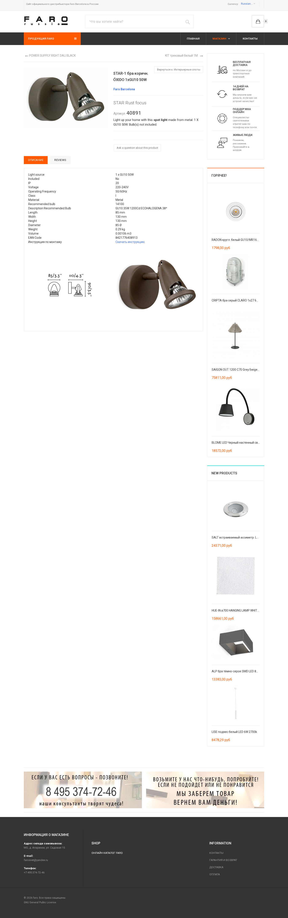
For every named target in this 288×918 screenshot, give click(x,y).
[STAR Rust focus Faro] (66, 97)
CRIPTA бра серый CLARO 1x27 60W (236, 300)
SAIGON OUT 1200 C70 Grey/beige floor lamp (242, 369)
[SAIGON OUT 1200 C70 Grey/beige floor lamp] (236, 334)
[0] (258, 21)
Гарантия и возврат (223, 860)
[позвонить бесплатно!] (83, 790)
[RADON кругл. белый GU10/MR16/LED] (236, 211)
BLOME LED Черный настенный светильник (241, 442)
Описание (35, 160)
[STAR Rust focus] (69, 285)
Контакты (216, 852)
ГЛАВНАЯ (193, 38)
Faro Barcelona (124, 89)
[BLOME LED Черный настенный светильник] (236, 407)
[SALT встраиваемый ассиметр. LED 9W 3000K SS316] (236, 508)
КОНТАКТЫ (250, 38)
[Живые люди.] (222, 142)
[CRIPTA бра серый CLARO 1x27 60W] (236, 271)
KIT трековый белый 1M (181, 55)
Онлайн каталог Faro (107, 852)
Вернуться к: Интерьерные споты (178, 69)
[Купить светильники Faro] (46, 21)
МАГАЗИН (220, 38)
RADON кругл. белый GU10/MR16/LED (237, 239)
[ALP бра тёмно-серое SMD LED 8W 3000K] (236, 642)
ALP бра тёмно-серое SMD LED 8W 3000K (240, 671)
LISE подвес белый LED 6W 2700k (234, 732)
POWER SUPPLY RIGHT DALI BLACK (52, 55)
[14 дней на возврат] (222, 94)
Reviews (60, 160)
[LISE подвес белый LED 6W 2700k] (236, 703)
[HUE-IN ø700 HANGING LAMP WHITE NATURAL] (236, 575)
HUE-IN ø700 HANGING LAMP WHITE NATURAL (242, 610)
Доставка (216, 867)
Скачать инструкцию (130, 242)
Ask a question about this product (137, 147)
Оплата (214, 874)
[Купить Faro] (205, 790)
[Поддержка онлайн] (222, 118)
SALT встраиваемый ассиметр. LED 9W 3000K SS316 (248, 537)
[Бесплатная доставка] (222, 69)
